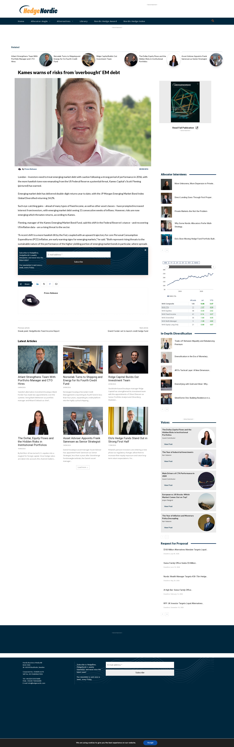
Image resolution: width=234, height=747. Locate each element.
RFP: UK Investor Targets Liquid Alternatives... (184, 603)
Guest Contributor (169, 438)
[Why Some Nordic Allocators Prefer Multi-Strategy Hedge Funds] (166, 225)
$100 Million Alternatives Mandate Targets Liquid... (186, 549)
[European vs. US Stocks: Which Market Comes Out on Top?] (206, 501)
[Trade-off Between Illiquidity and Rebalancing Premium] (166, 343)
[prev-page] (162, 250)
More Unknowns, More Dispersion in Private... (194, 183)
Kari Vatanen (166, 455)
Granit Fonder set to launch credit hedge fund (128, 331)
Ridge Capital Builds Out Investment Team (123, 378)
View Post (168, 444)
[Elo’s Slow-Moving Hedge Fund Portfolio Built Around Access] (166, 239)
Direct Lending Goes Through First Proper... (194, 197)
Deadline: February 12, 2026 (173, 594)
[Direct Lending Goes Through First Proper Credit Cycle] (166, 198)
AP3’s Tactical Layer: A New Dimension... (192, 370)
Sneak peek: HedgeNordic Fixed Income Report (38, 331)
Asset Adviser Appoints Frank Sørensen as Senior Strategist (81, 440)
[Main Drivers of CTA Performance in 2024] (206, 480)
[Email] (56, 284)
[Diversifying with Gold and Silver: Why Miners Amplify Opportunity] (166, 385)
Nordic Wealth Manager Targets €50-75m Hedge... (186, 576)
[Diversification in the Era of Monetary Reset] (166, 357)
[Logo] (28, 10)
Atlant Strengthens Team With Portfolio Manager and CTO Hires (24, 59)
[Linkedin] (37, 284)
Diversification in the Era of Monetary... (192, 356)
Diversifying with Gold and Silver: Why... (192, 384)
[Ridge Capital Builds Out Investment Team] (131, 59)
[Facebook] (50, 284)
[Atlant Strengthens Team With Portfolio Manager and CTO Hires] (45, 59)
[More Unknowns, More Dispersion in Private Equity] (166, 184)
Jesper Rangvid (167, 500)
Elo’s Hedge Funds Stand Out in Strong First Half (127, 440)
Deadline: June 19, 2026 (172, 567)
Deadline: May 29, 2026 (171, 580)
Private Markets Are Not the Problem (191, 211)
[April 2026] (185, 102)
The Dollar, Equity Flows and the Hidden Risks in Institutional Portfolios (152, 59)
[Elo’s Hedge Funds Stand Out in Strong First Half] (128, 421)
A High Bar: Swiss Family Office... (178, 590)
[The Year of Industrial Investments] (206, 459)
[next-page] (167, 250)
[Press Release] (20, 169)
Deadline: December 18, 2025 (174, 607)
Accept (150, 742)
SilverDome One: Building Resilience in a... (193, 398)
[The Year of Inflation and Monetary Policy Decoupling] (206, 522)
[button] (213, 21)
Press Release (31, 169)
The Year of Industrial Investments (177, 452)
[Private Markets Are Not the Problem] (166, 212)
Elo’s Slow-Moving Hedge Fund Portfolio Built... (195, 239)
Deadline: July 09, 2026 (171, 553)
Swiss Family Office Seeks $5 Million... (180, 563)
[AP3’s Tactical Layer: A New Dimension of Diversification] (166, 371)
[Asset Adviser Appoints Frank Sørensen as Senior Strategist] (216, 59)
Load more (82, 467)
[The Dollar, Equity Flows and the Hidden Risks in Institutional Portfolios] (173, 59)
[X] (43, 284)
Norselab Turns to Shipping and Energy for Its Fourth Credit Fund (67, 59)
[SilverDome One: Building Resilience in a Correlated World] (166, 398)
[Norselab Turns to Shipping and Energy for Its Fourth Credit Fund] (88, 59)
